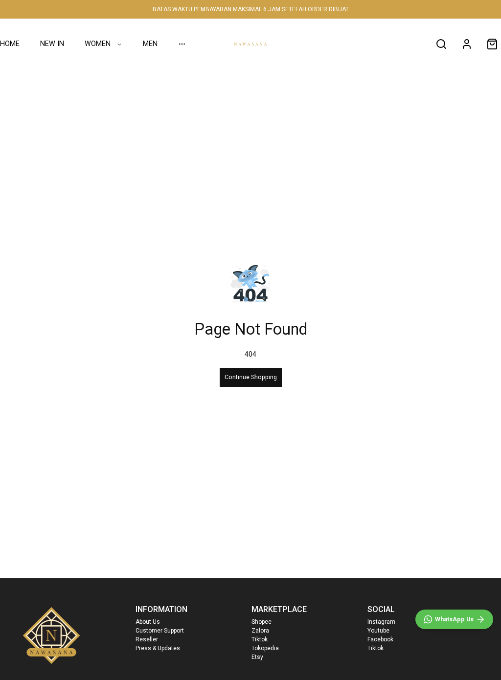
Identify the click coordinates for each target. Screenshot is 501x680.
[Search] (441, 44)
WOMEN (98, 44)
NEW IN (52, 44)
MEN (150, 44)
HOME (10, 44)
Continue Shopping (251, 377)
